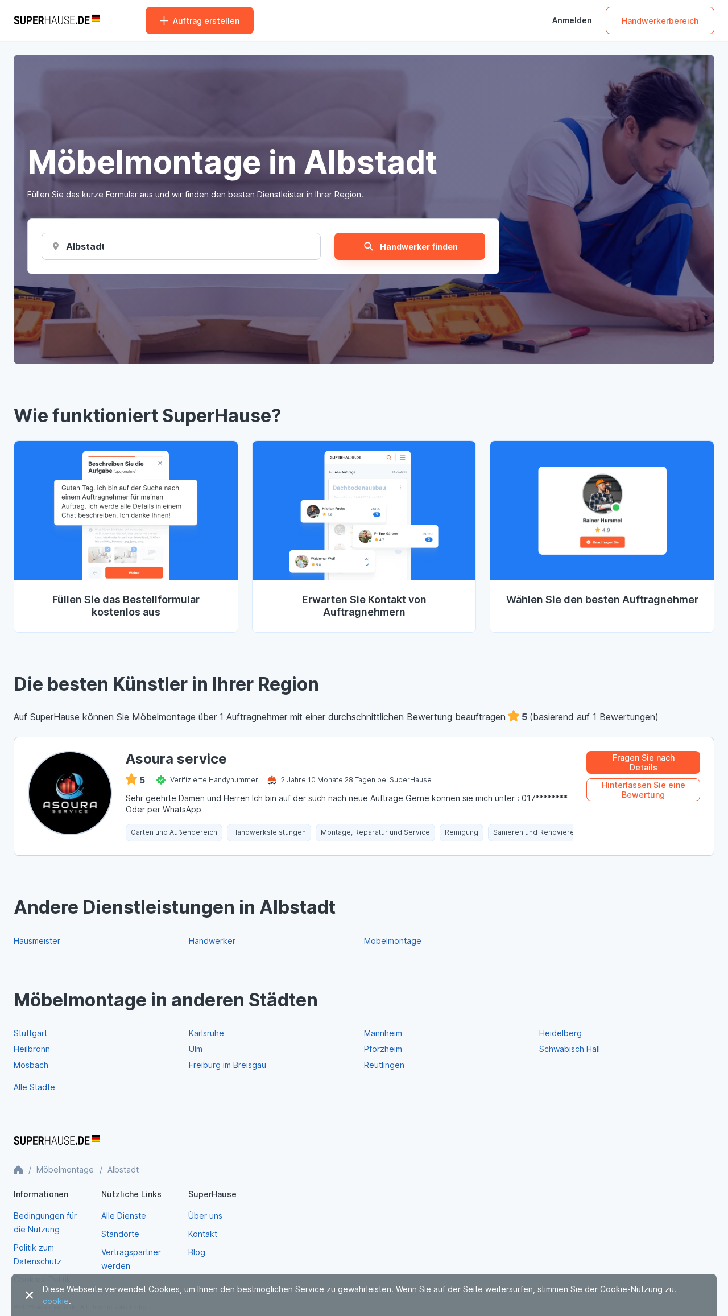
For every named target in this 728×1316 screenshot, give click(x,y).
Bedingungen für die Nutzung (45, 1222)
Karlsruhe (206, 1033)
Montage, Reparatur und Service (375, 832)
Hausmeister (37, 941)
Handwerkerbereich (660, 21)
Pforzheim (383, 1049)
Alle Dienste (123, 1215)
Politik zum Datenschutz (37, 1254)
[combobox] (85, 246)
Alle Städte (34, 1087)
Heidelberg (560, 1033)
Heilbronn (32, 1049)
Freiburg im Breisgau (227, 1065)
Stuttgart (30, 1033)
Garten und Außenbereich (174, 832)
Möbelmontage (392, 941)
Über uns (205, 1215)
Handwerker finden (419, 246)
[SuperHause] (57, 20)
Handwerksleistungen (269, 832)
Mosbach (31, 1065)
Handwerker (212, 941)
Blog (196, 1252)
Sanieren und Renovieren (535, 832)
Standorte (120, 1234)
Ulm (195, 1049)
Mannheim (383, 1033)
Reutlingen (384, 1065)
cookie (56, 1301)
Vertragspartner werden (131, 1258)
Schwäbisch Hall (569, 1049)
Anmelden (572, 20)
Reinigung (461, 832)
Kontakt (202, 1234)
